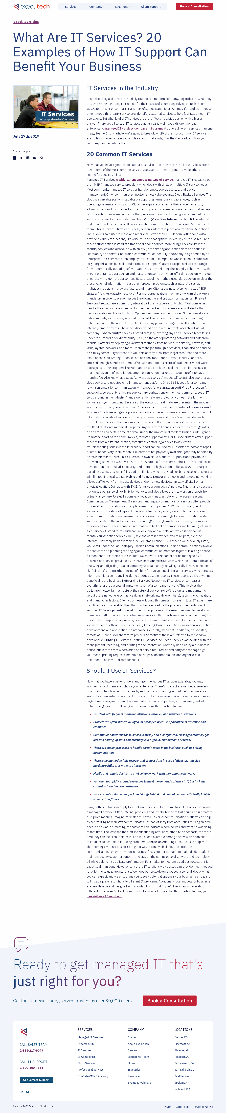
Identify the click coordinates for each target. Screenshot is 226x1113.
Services (70, 6)
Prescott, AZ (182, 1056)
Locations (121, 6)
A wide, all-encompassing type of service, (145, 180)
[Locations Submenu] (129, 6)
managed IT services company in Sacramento (136, 128)
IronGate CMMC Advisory (93, 1076)
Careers (132, 1050)
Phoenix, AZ (182, 1050)
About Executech (138, 1044)
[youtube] (27, 1091)
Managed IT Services (90, 1037)
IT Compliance (87, 1056)
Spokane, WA (182, 1082)
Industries (134, 1069)
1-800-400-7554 (31, 1068)
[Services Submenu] (77, 6)
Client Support (151, 6)
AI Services (84, 1050)
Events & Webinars (139, 1082)
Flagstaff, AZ (182, 1044)
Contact (133, 1037)
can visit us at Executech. (104, 896)
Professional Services (91, 1069)
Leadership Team (138, 1056)
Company (95, 6)
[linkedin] (22, 1091)
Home (131, 1063)
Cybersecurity (86, 1044)
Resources (134, 1076)
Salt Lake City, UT (185, 1069)
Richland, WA (182, 1089)
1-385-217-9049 (31, 1050)
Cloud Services (86, 1063)
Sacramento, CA (184, 1063)
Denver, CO (181, 1037)
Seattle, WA (182, 1076)
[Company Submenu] (103, 6)
